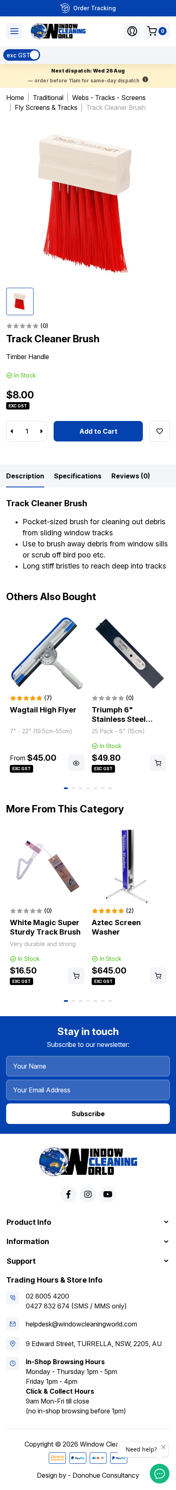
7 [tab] (110, 788)
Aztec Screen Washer (116, 927)
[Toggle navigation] (14, 31)
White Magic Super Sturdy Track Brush (45, 927)
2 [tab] (73, 788)
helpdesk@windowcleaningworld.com (81, 1324)
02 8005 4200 (47, 1296)
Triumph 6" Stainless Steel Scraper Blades (120, 718)
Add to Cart (98, 431)
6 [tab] (103, 788)
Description (25, 476)
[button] (132, 31)
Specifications (78, 476)
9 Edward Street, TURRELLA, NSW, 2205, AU (94, 1344)
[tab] (25, 475)
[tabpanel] (47, 695)
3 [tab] (81, 788)
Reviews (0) (130, 476)
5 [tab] (95, 788)
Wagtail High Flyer (43, 709)
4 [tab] (88, 788)
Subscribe (88, 1114)
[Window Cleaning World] (58, 31)
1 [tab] (66, 788)
